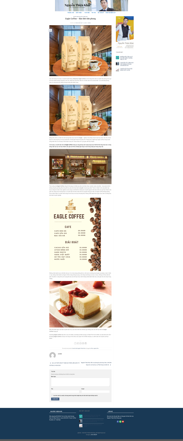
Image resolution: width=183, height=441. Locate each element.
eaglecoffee (96, 348)
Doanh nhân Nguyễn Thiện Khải (80, 16)
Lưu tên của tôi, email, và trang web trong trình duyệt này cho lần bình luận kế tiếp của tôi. (75, 395)
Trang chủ (70, 12)
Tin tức (93, 12)
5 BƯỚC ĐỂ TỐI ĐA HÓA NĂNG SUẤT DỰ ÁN (126, 69)
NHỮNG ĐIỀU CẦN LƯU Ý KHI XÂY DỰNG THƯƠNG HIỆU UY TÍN (126, 58)
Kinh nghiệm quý (111, 12)
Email (82, 389)
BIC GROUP (101, 12)
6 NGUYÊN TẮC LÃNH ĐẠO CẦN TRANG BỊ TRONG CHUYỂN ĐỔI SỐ (127, 64)
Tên (52, 389)
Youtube (87, 12)
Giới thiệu (79, 12)
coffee (91, 348)
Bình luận (53, 376)
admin (89, 22)
